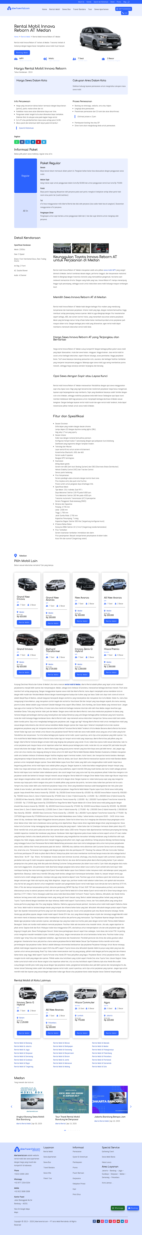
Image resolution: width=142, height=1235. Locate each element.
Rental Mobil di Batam (61, 1056)
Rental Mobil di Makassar (62, 1063)
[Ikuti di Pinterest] (110, 1221)
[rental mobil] (62, 252)
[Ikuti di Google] (106, 1221)
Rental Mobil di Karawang (62, 1049)
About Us (81, 2)
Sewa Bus (66, 9)
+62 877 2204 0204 (22, 1182)
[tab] (25, 176)
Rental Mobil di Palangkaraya (103, 1049)
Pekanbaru (52, 1022)
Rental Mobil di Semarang (23, 1056)
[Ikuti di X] (98, 1221)
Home (44, 9)
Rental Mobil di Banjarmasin (63, 1053)
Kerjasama (77, 1178)
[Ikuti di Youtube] (118, 1221)
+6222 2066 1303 (21, 1174)
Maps (16, 1212)
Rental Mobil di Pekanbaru (101, 1056)
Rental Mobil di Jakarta (22, 1046)
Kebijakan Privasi (79, 1183)
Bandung (17, 1203)
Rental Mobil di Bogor (22, 1063)
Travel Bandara (79, 9)
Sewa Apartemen (101, 9)
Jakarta (109, 1015)
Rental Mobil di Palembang (102, 1053)
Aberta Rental (60, 1123)
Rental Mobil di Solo (99, 1066)
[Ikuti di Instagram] (102, 1221)
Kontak (89, 2)
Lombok (80, 1015)
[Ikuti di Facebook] (94, 1221)
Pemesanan (77, 1151)
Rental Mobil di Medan (100, 1046)
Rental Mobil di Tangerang (23, 1066)
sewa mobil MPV (110, 270)
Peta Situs (77, 1194)
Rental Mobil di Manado (100, 1043)
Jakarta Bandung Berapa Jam (109, 1117)
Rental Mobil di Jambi (61, 1059)
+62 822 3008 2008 (22, 1191)
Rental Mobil (54, 9)
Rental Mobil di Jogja (22, 1049)
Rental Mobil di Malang (61, 1066)
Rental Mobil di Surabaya (23, 1059)
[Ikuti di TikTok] (114, 1221)
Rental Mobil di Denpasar (23, 1053)
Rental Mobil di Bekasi (61, 1043)
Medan (23, 556)
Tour (90, 9)
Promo (119, 2)
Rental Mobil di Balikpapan (63, 1046)
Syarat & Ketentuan (80, 1156)
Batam (21, 1017)
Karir (74, 1189)
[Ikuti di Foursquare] (126, 1221)
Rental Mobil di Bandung (23, 1043)
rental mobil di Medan (73, 684)
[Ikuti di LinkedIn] (122, 1221)
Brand (112, 2)
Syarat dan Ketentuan (101, 2)
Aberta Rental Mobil (23, 1123)
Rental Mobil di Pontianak (101, 1059)
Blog (124, 2)
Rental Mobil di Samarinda (101, 1063)
